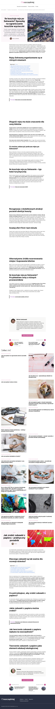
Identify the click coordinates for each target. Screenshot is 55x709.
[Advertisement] (27, 109)
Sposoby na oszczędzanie (12, 9)
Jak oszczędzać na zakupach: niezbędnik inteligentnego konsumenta (12, 523)
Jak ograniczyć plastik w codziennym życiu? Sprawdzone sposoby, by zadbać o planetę (12, 517)
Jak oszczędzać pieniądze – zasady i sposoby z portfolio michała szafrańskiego (41, 436)
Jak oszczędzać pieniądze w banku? (10, 456)
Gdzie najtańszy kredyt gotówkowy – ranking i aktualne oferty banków (13, 430)
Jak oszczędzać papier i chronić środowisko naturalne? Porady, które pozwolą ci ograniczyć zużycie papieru (41, 404)
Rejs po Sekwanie (12, 89)
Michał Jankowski (15, 38)
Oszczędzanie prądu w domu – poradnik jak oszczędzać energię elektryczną (40, 461)
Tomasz (15, 543)
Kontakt (26, 699)
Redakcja (22, 699)
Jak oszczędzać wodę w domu (9, 382)
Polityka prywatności (24, 700)
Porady (14, 532)
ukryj (16, 64)
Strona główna (3, 9)
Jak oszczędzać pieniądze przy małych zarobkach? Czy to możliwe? (39, 488)
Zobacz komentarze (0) (27, 335)
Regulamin (31, 699)
